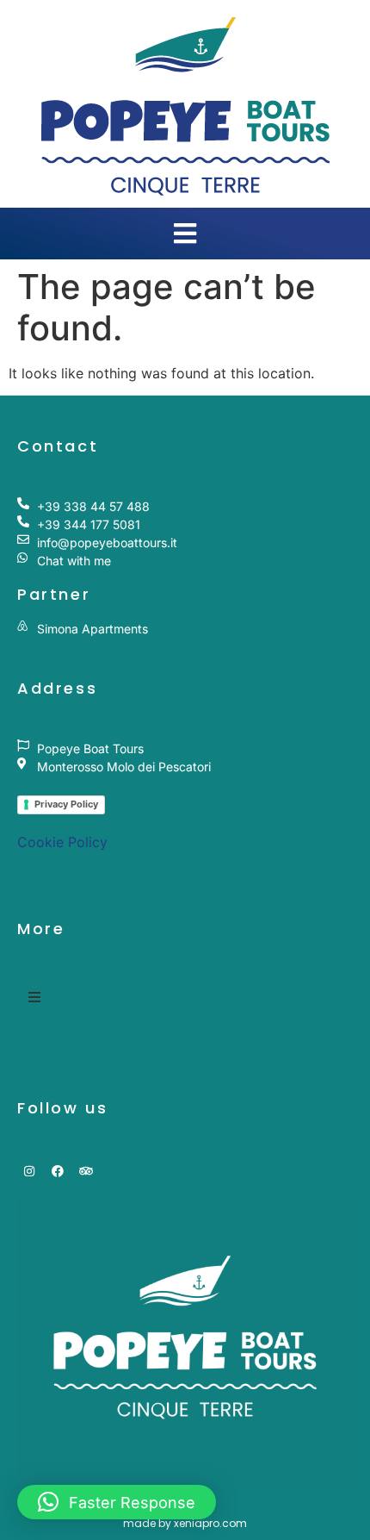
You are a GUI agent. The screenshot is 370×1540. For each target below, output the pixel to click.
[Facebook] (58, 1171)
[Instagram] (29, 1171)
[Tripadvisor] (86, 1171)
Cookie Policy (62, 842)
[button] (116, 1502)
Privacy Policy (66, 804)
